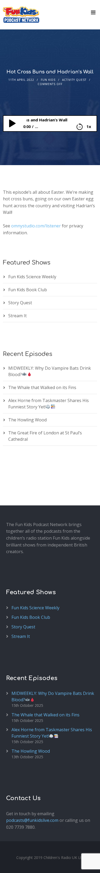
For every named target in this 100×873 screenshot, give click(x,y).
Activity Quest (74, 80)
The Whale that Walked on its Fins (42, 387)
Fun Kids (48, 80)
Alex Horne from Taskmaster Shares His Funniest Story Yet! (51, 733)
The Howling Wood (27, 420)
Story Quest (20, 303)
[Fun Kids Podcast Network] (21, 14)
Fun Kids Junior (52, 827)
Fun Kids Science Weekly (32, 277)
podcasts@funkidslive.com (32, 820)
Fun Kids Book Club (27, 290)
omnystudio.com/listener (36, 226)
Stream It (17, 316)
